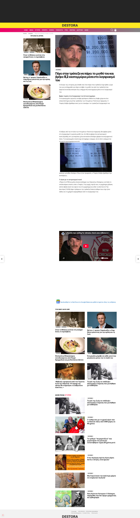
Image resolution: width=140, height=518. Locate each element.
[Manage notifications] (3, 515)
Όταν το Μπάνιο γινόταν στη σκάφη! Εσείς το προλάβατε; (69, 331)
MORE (86, 30)
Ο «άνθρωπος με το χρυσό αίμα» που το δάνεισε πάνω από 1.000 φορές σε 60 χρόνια (101, 422)
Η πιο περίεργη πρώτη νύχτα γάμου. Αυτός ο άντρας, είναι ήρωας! (100, 459)
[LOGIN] (115, 30)
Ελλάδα (58, 327)
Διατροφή (80, 30)
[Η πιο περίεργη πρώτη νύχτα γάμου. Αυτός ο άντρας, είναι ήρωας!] (70, 462)
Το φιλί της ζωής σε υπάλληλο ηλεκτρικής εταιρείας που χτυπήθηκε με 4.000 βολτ (101, 383)
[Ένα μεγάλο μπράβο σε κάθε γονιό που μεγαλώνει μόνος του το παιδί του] (102, 345)
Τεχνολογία (59, 30)
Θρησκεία (58, 379)
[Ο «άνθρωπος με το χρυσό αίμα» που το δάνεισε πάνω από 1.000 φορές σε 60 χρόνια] (70, 425)
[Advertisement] (70, 11)
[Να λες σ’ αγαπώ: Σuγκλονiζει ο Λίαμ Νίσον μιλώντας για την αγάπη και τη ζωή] (102, 320)
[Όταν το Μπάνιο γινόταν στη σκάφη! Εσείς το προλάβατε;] (70, 320)
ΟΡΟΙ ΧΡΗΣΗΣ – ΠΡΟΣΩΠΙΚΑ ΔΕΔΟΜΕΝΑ (88, 511)
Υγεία (66, 30)
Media (31, 30)
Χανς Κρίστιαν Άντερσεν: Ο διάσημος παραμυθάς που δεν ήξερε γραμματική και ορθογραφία (101, 495)
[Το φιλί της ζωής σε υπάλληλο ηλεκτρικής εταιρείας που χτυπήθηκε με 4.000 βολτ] (102, 371)
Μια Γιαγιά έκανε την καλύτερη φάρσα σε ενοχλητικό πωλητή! (101, 477)
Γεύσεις (58, 353)
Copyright (73, 511)
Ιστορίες (37, 30)
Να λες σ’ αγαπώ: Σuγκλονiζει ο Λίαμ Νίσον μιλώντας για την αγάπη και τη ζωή (101, 332)
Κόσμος (51, 30)
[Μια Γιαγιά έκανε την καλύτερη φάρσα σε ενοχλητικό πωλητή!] (70, 480)
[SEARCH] (112, 30)
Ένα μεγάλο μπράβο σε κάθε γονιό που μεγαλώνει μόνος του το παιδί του (101, 357)
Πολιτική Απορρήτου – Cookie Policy (80, 513)
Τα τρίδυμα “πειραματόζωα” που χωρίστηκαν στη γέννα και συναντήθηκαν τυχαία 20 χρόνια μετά (101, 441)
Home (26, 30)
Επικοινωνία (95, 513)
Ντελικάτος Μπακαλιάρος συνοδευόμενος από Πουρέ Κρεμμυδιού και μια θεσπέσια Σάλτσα (69, 358)
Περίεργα (44, 30)
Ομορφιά (72, 30)
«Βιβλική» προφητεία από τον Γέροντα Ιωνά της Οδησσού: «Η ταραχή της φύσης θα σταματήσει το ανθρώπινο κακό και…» (69, 384)
